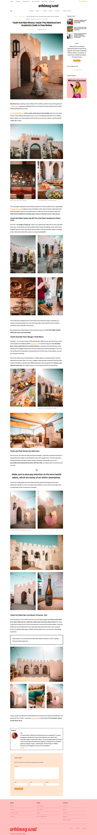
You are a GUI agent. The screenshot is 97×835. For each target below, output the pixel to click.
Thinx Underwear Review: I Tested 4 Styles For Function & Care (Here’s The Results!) (80, 35)
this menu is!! (34, 343)
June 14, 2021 (32, 29)
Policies (78, 828)
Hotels (38, 813)
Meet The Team (35, 1)
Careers (12, 816)
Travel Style (33, 19)
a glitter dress (14, 106)
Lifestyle (57, 10)
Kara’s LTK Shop (14, 813)
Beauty (65, 809)
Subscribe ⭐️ (52, 1)
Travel (37, 10)
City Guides (39, 809)
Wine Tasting (21, 16)
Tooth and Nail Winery (17, 113)
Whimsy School (67, 10)
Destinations (40, 806)
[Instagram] (79, 1)
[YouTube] (84, 1)
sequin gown (35, 718)
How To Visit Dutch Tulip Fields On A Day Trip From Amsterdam (80, 28)
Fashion (45, 10)
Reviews (32, 10)
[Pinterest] (86, 1)
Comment (16, 766)
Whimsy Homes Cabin (42, 816)
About (12, 1)
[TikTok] (80, 1)
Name (15, 782)
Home (15, 16)
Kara (28, 29)
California (28, 19)
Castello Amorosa (15, 209)
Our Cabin (44, 1)
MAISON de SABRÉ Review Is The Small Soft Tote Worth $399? (80, 21)
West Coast (39, 19)
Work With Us (26, 1)
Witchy (51, 10)
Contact (18, 1)
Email (31, 782)
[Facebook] (82, 1)
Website (47, 782)
